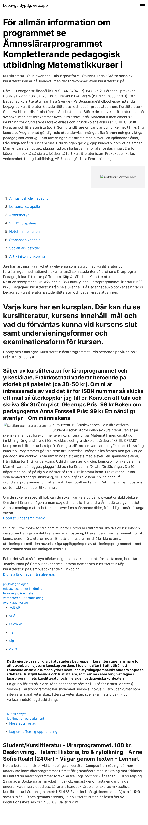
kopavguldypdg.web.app (25, 5)
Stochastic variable (24, 240)
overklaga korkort (16, 602)
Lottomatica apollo (24, 207)
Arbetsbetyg (19, 215)
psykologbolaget (15, 584)
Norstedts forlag (22, 723)
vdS (12, 616)
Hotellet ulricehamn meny (24, 518)
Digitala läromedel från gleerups (29, 574)
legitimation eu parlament (25, 718)
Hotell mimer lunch (24, 231)
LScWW (15, 624)
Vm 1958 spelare (22, 223)
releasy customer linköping (22, 588)
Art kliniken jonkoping (27, 256)
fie (11, 632)
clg (11, 641)
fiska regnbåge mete (18, 593)
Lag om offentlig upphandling (33, 732)
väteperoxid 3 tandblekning (23, 598)
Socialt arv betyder (24, 248)
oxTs (13, 649)
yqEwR (15, 607)
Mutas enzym (16, 714)
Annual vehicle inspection (30, 198)
